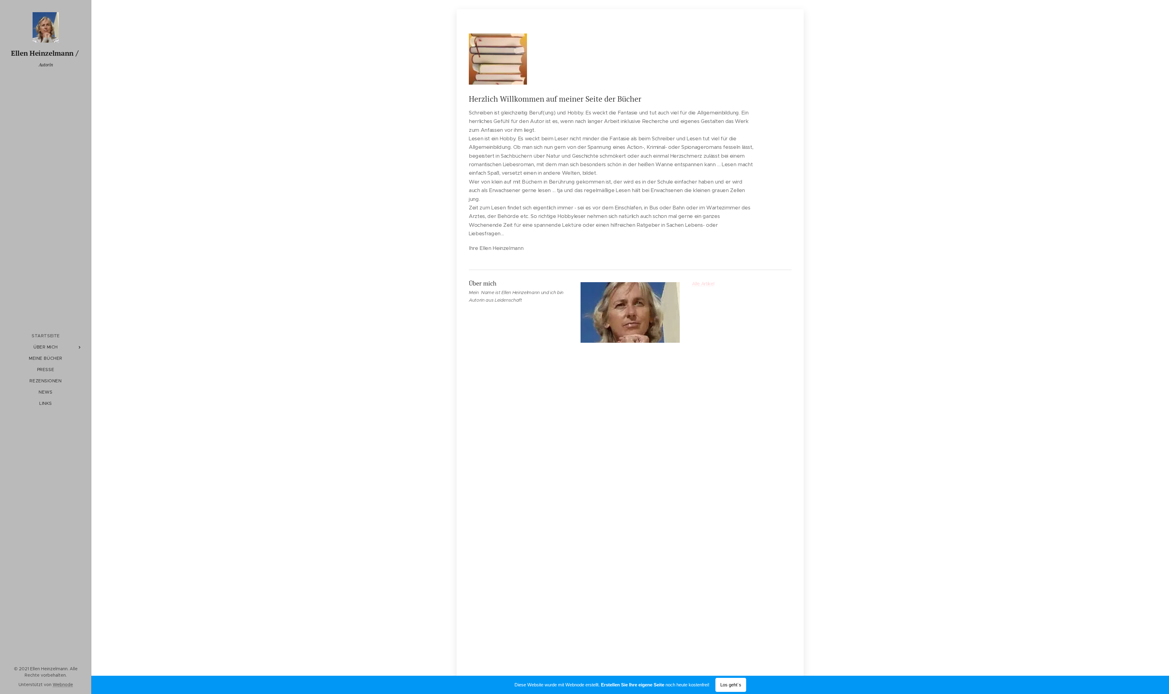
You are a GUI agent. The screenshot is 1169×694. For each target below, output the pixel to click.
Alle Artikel (703, 283)
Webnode (63, 684)
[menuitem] (46, 335)
